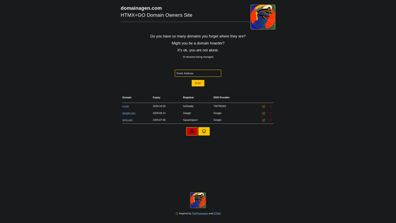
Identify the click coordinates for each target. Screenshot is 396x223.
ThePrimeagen (200, 213)
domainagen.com (141, 8)
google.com (128, 113)
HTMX (217, 213)
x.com (125, 106)
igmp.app (127, 120)
